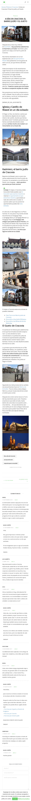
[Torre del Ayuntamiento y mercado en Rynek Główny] (15, 424)
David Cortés (7, 525)
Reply (16, 500)
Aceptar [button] (15, 798)
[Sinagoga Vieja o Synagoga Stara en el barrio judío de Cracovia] (15, 243)
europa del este (8, 459)
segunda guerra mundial (10, 463)
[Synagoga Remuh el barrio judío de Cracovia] (15, 261)
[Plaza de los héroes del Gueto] (15, 373)
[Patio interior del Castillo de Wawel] (15, 157)
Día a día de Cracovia (9, 456)
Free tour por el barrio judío (11, 716)
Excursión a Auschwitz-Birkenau (16, 319)
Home (3, 7)
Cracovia (15, 7)
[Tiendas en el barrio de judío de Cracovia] (15, 280)
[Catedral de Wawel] (15, 137)
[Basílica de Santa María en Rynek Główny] (15, 442)
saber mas (5, 731)
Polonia (9, 7)
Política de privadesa (23, 798)
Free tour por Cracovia (10, 713)
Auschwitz (7, 47)
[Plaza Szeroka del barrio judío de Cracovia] (15, 297)
